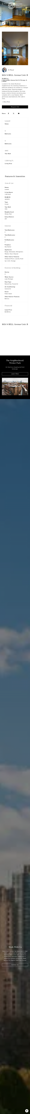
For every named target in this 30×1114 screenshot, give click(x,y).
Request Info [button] (15, 107)
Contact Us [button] (15, 964)
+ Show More (6, 102)
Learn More (15, 374)
